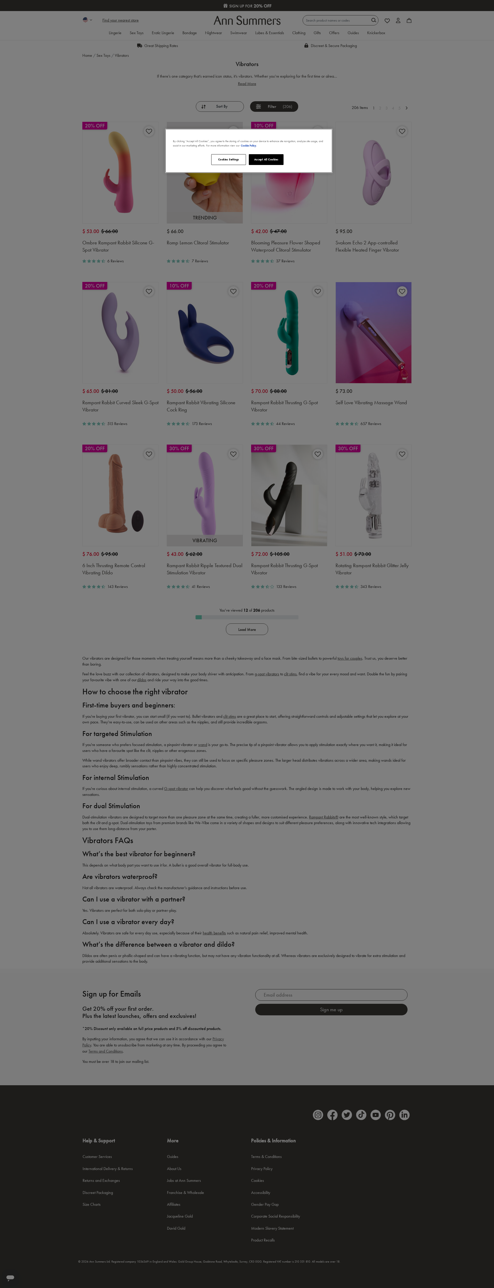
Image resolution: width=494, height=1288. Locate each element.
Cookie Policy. (249, 145)
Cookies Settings (228, 159)
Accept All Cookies (266, 159)
